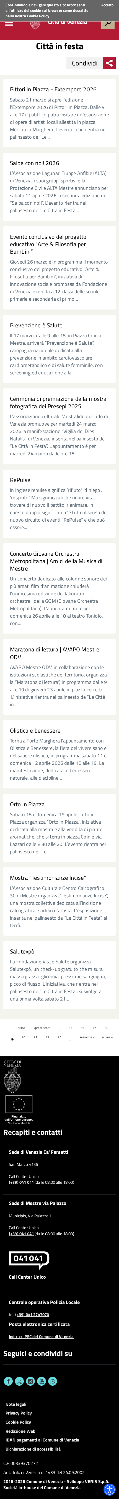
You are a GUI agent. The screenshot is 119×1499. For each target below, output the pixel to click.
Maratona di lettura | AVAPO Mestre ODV (54, 653)
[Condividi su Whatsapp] (52, 1381)
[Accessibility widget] (110, 1490)
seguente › (87, 1037)
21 (35, 1037)
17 (94, 1028)
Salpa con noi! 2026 (34, 163)
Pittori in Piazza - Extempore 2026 (53, 89)
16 (82, 1028)
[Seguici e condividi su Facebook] (8, 1381)
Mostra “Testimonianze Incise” (48, 877)
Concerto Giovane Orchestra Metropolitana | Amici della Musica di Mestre (56, 561)
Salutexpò (22, 951)
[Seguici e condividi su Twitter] (19, 1381)
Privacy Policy (19, 1413)
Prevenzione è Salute (36, 325)
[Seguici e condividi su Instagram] (30, 1381)
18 (106, 1028)
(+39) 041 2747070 (32, 1315)
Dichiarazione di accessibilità (33, 1449)
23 (59, 1037)
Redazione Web (20, 1431)
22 (47, 1037)
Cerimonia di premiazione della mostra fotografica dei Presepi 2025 (58, 402)
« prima (20, 1028)
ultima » (107, 1037)
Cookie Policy (38, 16)
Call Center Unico (27, 1277)
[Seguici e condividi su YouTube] (41, 1381)
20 (23, 1037)
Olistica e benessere (35, 730)
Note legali (16, 1404)
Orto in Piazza (27, 804)
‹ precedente (42, 1028)
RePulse (20, 480)
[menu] (9, 22)
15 (70, 1028)
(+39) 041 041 (21, 1182)
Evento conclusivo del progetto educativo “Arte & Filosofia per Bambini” (48, 244)
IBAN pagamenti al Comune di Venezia (42, 1440)
